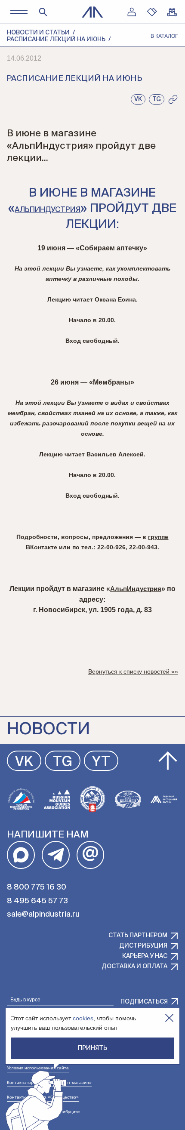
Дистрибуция (143, 946)
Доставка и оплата (134, 967)
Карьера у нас (144, 956)
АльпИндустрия (47, 210)
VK (24, 762)
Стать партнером (137, 936)
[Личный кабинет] (131, 12)
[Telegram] (56, 855)
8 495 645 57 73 (37, 901)
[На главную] (92, 12)
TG (62, 762)
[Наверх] (167, 761)
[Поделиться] (173, 99)
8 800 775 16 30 (36, 887)
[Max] (21, 855)
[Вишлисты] (151, 12)
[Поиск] (43, 12)
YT (101, 762)
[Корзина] (172, 12)
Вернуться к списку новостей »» (133, 671)
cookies (83, 1018)
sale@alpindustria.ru (43, 914)
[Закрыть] (169, 1018)
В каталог (164, 36)
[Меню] (19, 12)
